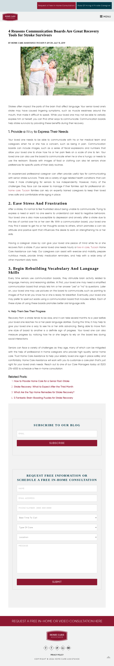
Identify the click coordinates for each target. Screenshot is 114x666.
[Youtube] (68, 647)
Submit (57, 581)
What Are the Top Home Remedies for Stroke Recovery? (44, 392)
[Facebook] (51, 647)
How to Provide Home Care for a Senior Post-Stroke (41, 381)
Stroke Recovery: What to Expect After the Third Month (43, 386)
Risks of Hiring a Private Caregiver (94, 5)
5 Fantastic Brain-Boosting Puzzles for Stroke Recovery (43, 397)
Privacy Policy (57, 655)
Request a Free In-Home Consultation (56, 5)
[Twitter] (57, 647)
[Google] (45, 647)
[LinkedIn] (63, 647)
